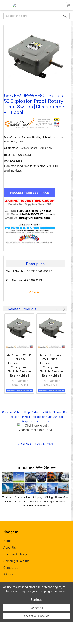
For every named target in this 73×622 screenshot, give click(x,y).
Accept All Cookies (36, 616)
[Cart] (69, 5)
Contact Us (10, 567)
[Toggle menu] (5, 5)
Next (63, 309)
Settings (36, 600)
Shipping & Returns (16, 561)
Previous (58, 309)
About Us (9, 547)
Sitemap (8, 574)
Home (7, 540)
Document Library (15, 554)
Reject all (36, 608)
